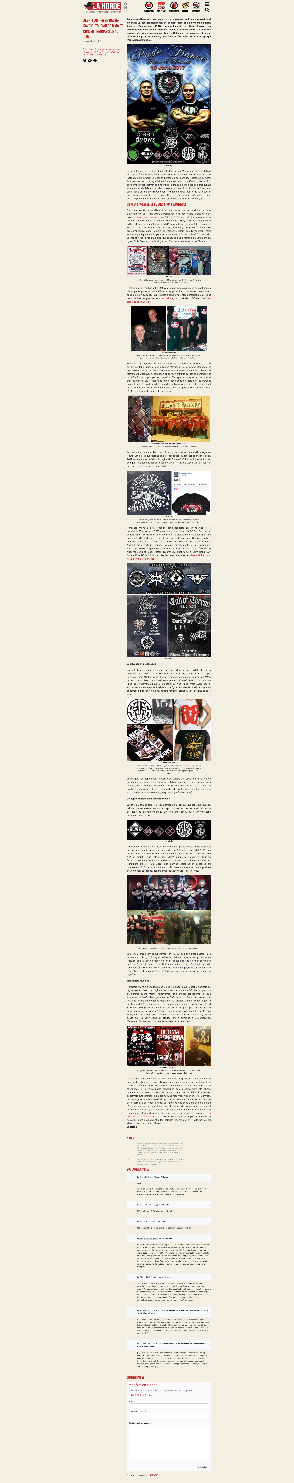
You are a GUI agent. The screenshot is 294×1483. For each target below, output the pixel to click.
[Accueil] (102, 5)
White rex (114, 52)
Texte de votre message (140, 1423)
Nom (131, 1401)
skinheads (89, 49)
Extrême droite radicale (95, 55)
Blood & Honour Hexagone (109, 49)
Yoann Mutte (166, 298)
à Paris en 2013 (152, 1116)
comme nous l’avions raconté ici (152, 217)
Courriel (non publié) (138, 1411)
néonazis (89, 52)
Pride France (102, 52)
